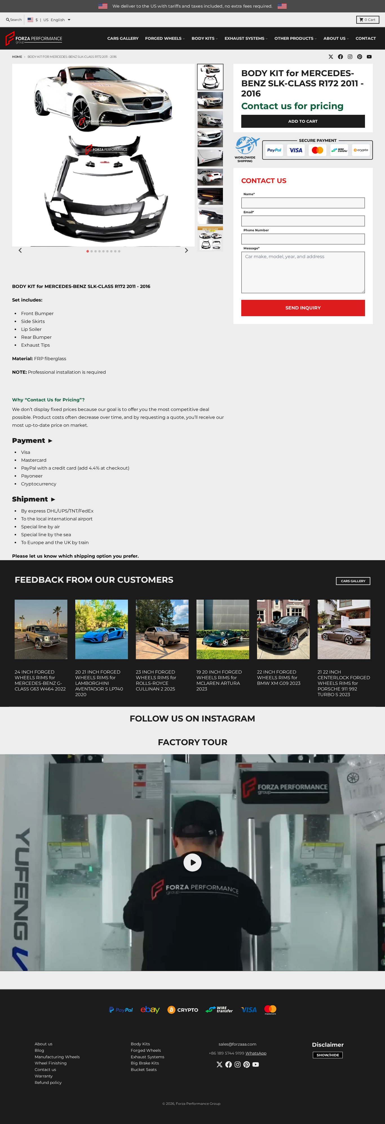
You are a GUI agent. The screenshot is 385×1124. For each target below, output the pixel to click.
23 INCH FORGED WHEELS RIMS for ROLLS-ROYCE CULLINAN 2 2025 (156, 680)
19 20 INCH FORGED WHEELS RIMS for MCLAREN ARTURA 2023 (219, 680)
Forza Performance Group (198, 1103)
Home (17, 57)
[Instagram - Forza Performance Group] (350, 56)
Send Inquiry (303, 308)
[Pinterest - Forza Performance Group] (359, 56)
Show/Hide (328, 1055)
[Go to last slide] (21, 250)
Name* (249, 194)
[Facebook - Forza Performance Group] (340, 56)
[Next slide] (186, 250)
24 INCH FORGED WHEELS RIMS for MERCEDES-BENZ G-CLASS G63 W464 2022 (40, 680)
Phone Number (256, 230)
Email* (249, 212)
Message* (252, 248)
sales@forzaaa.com (237, 1044)
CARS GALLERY (353, 581)
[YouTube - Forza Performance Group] (369, 56)
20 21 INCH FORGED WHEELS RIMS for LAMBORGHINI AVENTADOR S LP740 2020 (99, 683)
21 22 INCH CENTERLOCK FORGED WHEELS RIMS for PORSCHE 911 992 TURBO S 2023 (344, 683)
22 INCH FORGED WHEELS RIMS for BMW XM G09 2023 (278, 677)
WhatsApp (255, 1053)
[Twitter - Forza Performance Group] (331, 56)
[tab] (87, 251)
